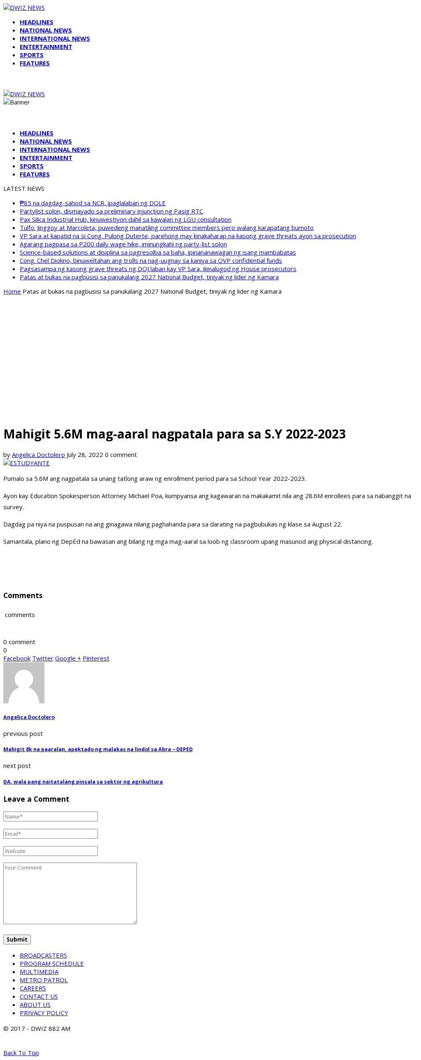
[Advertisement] (210, 359)
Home (12, 291)
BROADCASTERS (43, 955)
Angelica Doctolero (38, 454)
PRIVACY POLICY (44, 1013)
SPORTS (32, 55)
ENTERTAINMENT (46, 46)
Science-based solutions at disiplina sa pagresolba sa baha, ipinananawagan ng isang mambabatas (158, 252)
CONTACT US (39, 996)
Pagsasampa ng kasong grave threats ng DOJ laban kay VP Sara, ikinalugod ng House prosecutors (158, 268)
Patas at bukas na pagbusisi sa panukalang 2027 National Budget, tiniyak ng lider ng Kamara (149, 277)
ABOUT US (35, 1004)
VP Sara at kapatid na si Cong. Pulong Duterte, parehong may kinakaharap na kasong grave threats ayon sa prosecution (188, 236)
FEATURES (35, 63)
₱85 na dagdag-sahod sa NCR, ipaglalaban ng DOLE (93, 203)
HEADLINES (36, 22)
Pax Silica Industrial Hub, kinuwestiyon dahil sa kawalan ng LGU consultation (125, 219)
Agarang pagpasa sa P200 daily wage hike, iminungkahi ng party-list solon (123, 244)
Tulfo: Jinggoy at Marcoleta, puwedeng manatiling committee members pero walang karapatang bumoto (167, 227)
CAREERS (33, 988)
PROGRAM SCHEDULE (52, 963)
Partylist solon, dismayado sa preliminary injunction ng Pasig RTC (111, 211)
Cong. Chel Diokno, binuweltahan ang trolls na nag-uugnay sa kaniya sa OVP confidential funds (151, 260)
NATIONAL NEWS (46, 30)
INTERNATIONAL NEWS (55, 38)
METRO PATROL (44, 980)
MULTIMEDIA (39, 971)
